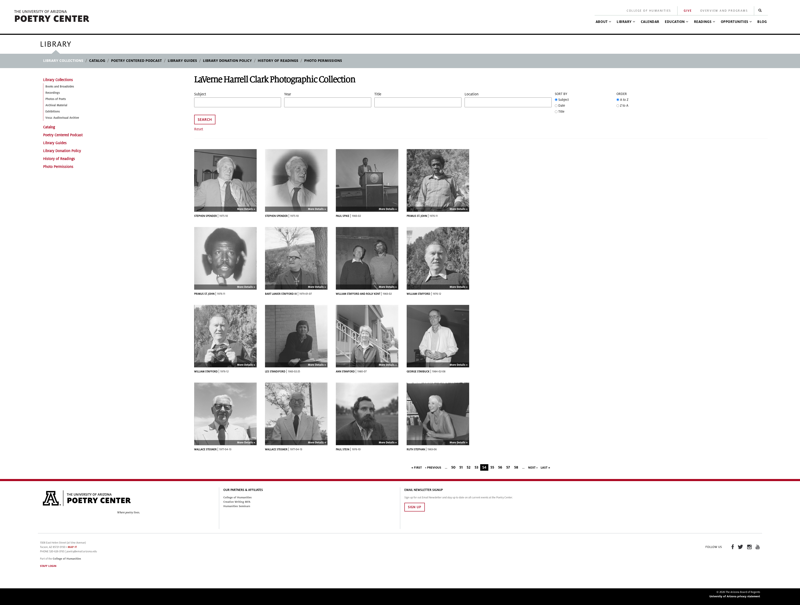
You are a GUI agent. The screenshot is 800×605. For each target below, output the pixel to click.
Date (561, 105)
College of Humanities (649, 10)
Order (621, 94)
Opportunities (734, 22)
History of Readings (278, 61)
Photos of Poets (55, 99)
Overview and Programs (724, 10)
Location (472, 94)
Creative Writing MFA (236, 501)
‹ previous (433, 467)
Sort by (561, 94)
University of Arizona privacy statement (734, 596)
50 (453, 467)
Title (377, 94)
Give (688, 10)
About (602, 22)
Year (287, 94)
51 (461, 467)
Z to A (624, 105)
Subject (200, 94)
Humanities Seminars (236, 506)
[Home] (51, 22)
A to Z (624, 100)
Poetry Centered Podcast (136, 61)
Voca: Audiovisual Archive (62, 117)
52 (468, 467)
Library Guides (182, 61)
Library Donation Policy (227, 61)
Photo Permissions (323, 61)
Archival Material (56, 105)
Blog (762, 22)
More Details (245, 209)
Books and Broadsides (59, 86)
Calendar (650, 22)
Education (675, 22)
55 (492, 467)
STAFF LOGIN (48, 566)
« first (416, 467)
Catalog (97, 61)
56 (500, 467)
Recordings (52, 92)
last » (545, 467)
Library (624, 22)
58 (516, 467)
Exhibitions (52, 111)
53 (476, 467)
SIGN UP (414, 507)
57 (508, 467)
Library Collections (63, 61)
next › (533, 467)
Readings (703, 22)
